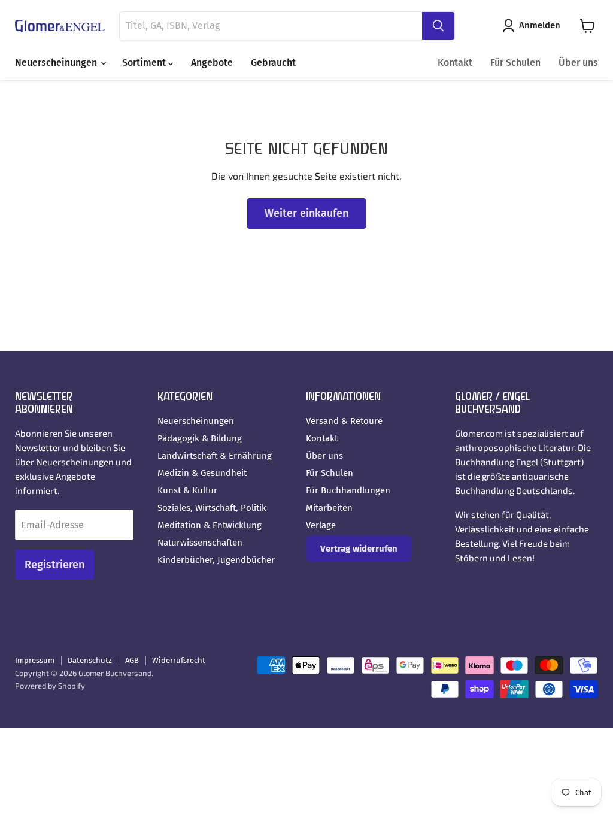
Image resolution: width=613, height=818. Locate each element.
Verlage (321, 525)
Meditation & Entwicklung (209, 525)
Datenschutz (90, 660)
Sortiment (145, 62)
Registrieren (54, 564)
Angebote (212, 62)
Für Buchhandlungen (348, 490)
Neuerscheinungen (57, 62)
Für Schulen (515, 62)
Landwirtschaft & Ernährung (214, 455)
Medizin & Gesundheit (202, 473)
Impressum (34, 660)
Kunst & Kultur (187, 490)
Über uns (578, 62)
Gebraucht (273, 62)
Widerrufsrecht (178, 660)
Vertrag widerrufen (358, 548)
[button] (533, 26)
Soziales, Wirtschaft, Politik (211, 507)
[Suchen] (438, 26)
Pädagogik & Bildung (199, 438)
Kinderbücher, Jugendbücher (216, 560)
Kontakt (455, 62)
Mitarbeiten (329, 507)
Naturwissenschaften (199, 542)
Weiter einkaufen (306, 213)
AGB (132, 660)
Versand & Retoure (344, 421)
